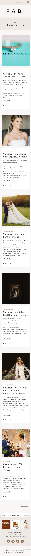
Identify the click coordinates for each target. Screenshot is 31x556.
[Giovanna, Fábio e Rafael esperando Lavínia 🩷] (25, 524)
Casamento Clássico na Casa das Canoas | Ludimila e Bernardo (15, 390)
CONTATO (17, 533)
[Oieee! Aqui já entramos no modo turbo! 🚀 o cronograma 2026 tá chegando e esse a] (6, 524)
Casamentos (8, 71)
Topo (10, 533)
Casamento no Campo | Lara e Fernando (15, 235)
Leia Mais (7, 100)
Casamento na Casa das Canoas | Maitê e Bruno (15, 155)
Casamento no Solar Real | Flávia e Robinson (15, 313)
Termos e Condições (14, 534)
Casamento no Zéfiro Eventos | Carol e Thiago (14, 467)
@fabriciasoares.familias (15, 515)
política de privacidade (15, 536)
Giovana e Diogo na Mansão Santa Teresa (14, 75)
